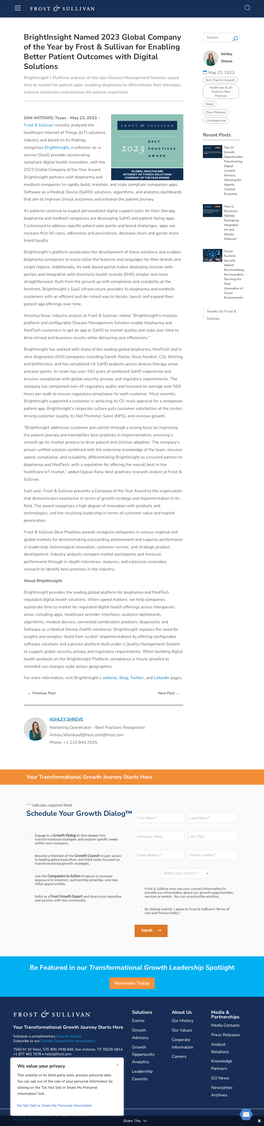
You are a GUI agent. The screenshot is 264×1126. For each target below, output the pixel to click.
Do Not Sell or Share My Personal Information (54, 1105)
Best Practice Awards (220, 80)
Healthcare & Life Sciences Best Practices (221, 91)
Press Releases (216, 112)
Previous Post (41, 693)
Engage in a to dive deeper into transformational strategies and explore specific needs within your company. (76, 839)
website (109, 678)
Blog (123, 678)
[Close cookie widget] (117, 1064)
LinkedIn (161, 678)
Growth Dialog (68, 1036)
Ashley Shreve (66, 719)
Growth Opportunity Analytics (143, 1054)
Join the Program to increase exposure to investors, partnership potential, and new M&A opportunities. (76, 880)
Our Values (182, 1030)
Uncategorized (216, 120)
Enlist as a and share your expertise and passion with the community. (78, 899)
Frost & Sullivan (38, 125)
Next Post (169, 693)
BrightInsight (57, 147)
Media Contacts (225, 1025)
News (210, 104)
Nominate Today (132, 983)
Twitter (137, 678)
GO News (220, 1078)
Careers (179, 1056)
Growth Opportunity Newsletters (68, 1040)
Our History (182, 1021)
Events (138, 1021)
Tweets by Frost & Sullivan (221, 315)
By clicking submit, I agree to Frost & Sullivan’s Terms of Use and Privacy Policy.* (187, 911)
